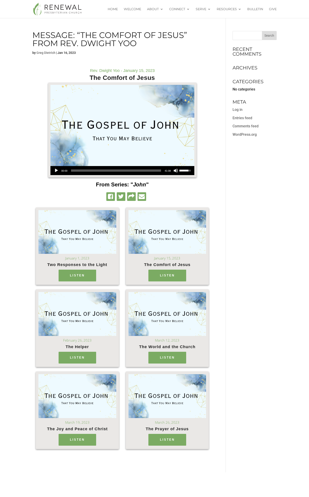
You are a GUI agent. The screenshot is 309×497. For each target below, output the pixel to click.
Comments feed (246, 126)
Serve (201, 9)
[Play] (56, 170)
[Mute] (176, 170)
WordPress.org (245, 134)
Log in (237, 109)
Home (113, 9)
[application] (122, 170)
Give (273, 9)
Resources (227, 9)
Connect (177, 9)
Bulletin (255, 9)
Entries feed (242, 118)
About (153, 9)
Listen (77, 275)
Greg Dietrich (45, 53)
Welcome (132, 9)
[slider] (116, 170)
